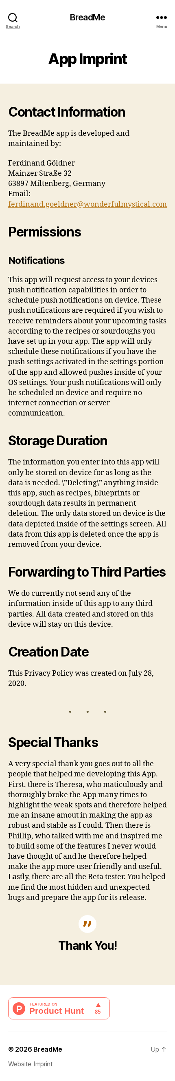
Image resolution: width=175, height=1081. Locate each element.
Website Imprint (30, 1064)
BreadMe (87, 17)
